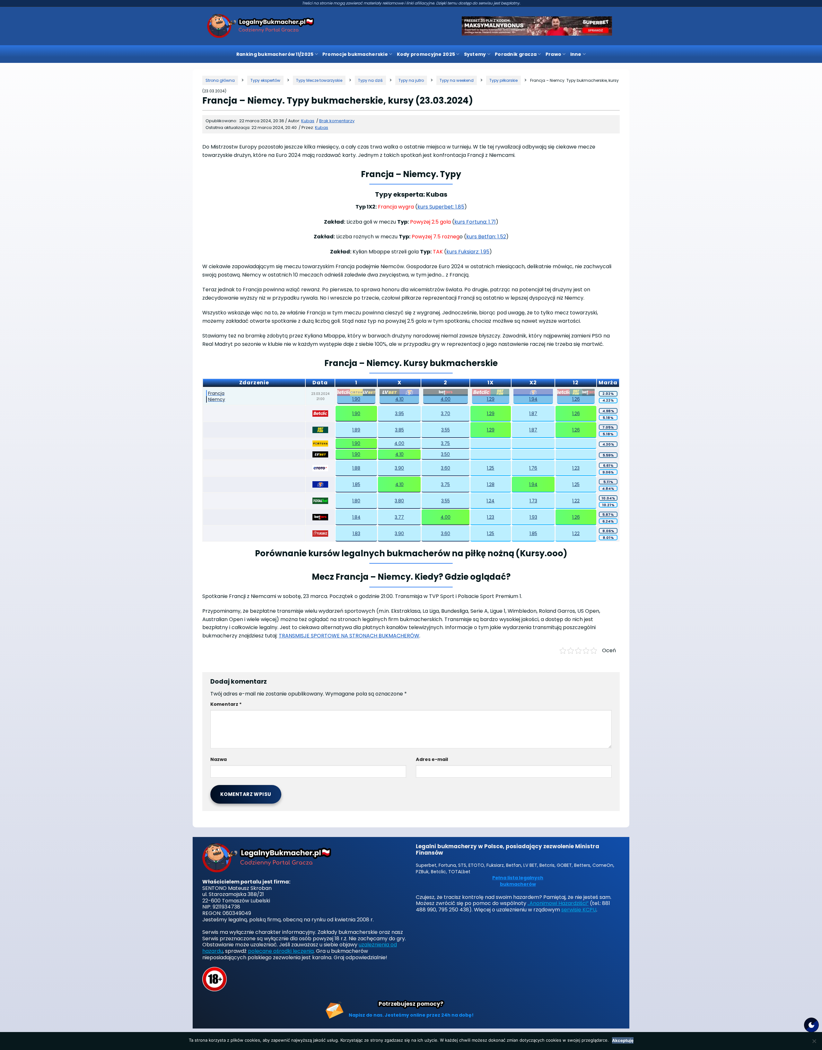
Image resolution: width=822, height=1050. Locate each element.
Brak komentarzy (336, 121)
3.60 (445, 468)
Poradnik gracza (516, 54)
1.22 (576, 501)
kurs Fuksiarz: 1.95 (467, 251)
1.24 (490, 501)
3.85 (399, 430)
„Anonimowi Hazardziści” (558, 903)
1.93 (533, 517)
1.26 (576, 399)
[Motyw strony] (811, 1025)
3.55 (445, 430)
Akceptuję (623, 1040)
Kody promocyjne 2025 (426, 54)
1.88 (356, 468)
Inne (576, 54)
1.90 (356, 399)
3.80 (399, 501)
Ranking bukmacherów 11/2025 (275, 54)
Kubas (321, 127)
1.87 (533, 413)
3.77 (399, 517)
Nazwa (218, 759)
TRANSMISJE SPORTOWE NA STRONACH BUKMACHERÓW (349, 635)
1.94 (533, 399)
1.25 (490, 468)
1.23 (576, 468)
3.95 (399, 413)
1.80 (356, 501)
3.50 (445, 454)
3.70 (445, 413)
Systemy (475, 54)
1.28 (490, 484)
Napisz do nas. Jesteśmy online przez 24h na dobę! (411, 1015)
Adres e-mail (432, 759)
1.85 (356, 484)
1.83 (356, 533)
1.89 (356, 430)
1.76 (533, 468)
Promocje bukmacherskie (355, 54)
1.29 (490, 399)
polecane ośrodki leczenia (281, 951)
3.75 (445, 443)
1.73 (533, 501)
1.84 (356, 517)
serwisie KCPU (578, 909)
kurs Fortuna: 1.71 (475, 222)
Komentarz (226, 704)
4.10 (399, 399)
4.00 (445, 399)
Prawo (553, 54)
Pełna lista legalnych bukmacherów (517, 881)
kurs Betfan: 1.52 (486, 236)
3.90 (399, 468)
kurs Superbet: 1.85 (440, 206)
